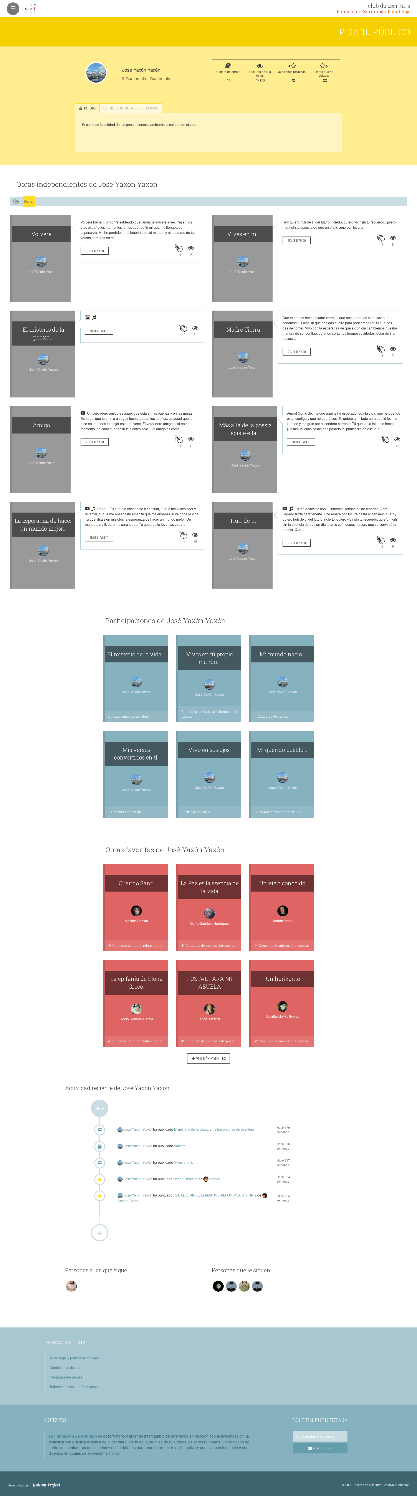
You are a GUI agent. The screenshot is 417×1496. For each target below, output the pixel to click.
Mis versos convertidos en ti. (136, 753)
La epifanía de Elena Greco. (136, 982)
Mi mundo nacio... (283, 654)
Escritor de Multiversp (283, 1016)
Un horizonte (283, 978)
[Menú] (13, 8)
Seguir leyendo (95, 250)
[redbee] (206, 1178)
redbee (214, 1178)
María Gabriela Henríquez (210, 923)
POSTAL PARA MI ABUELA (209, 982)
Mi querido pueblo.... (283, 749)
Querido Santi (136, 883)
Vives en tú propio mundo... (209, 658)
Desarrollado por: (34, 1485)
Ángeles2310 (209, 1018)
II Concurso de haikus (271, 716)
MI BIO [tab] (89, 108)
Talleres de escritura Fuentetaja (74, 1386)
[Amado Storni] (264, 1195)
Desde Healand (186, 1178)
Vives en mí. (243, 234)
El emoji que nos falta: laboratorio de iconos (209, 714)
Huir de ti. (243, 520)
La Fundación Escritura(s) (73, 1436)
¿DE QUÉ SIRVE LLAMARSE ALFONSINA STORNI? (215, 1195)
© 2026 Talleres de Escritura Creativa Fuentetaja (375, 1484)
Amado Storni (128, 1200)
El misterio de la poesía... (43, 333)
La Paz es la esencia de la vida (210, 887)
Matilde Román (136, 920)
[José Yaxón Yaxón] (96, 73)
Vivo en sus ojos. (209, 749)
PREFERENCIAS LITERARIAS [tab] (133, 108)
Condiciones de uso (65, 1367)
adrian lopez (282, 920)
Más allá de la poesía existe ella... (245, 429)
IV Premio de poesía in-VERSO (278, 812)
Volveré (41, 234)
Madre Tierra (243, 329)
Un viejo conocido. (283, 883)
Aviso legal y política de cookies (74, 1357)
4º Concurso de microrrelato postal (135, 945)
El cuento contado (195, 812)
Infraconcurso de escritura (128, 716)
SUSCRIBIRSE (322, 1448)
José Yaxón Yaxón (138, 1129)
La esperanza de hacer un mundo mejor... (43, 524)
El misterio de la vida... (136, 654)
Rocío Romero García (136, 1018)
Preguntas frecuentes (66, 1377)
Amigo (41, 425)
